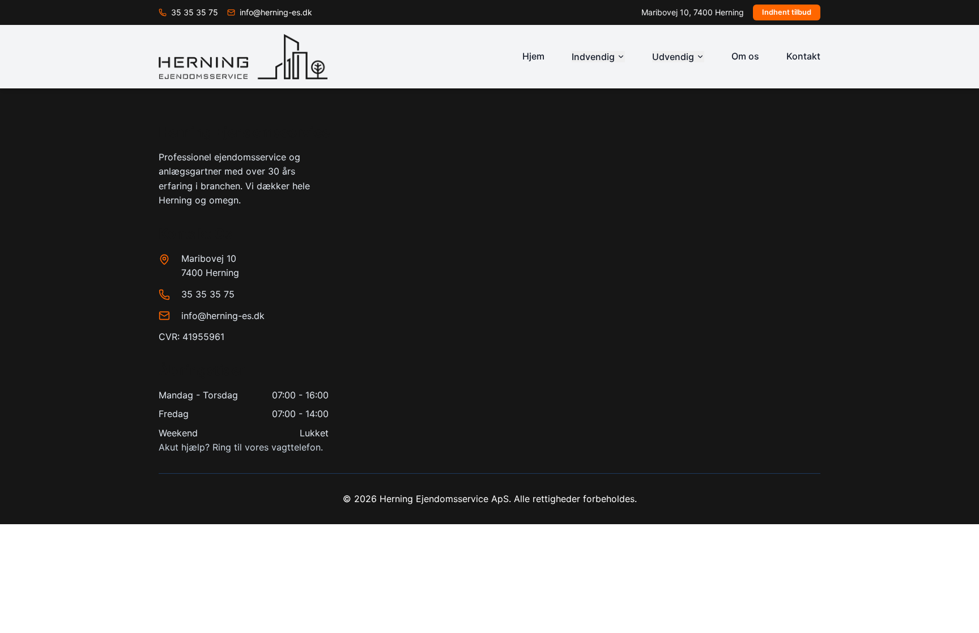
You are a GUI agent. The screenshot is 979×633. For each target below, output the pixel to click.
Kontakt (803, 56)
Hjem (533, 56)
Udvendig (673, 56)
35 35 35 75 (208, 294)
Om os (745, 56)
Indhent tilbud (786, 12)
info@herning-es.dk (223, 315)
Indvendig (593, 56)
